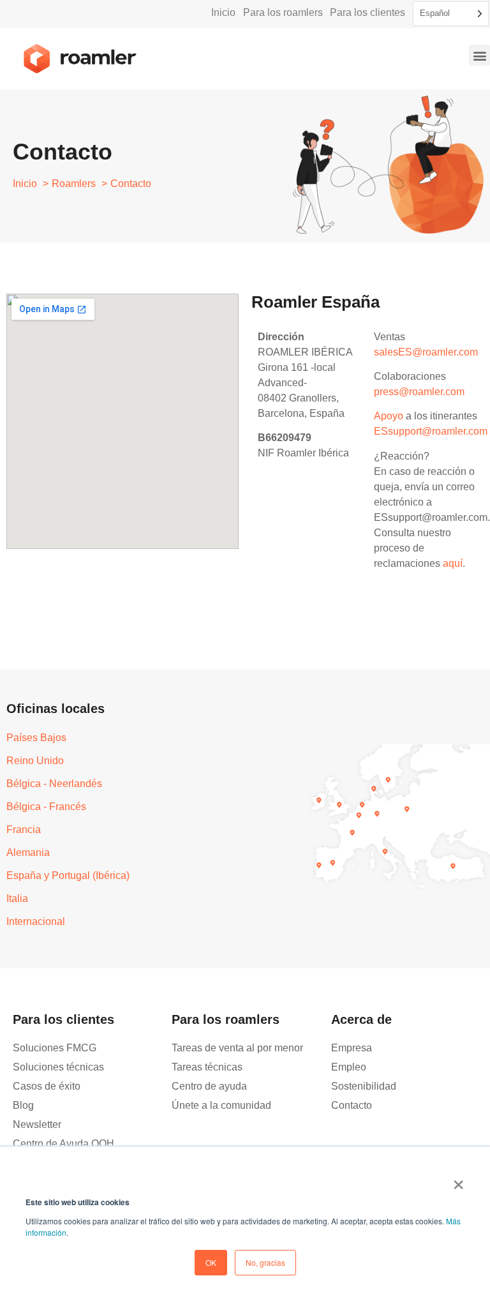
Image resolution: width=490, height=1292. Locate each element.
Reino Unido (35, 760)
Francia (23, 829)
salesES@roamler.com (426, 352)
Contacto (351, 1105)
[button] (479, 55)
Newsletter (37, 1124)
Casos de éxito (46, 1086)
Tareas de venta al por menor (237, 1047)
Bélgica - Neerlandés (54, 783)
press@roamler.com (419, 391)
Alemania (28, 852)
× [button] (458, 1180)
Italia (17, 898)
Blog (23, 1105)
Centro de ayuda (209, 1086)
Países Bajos (36, 737)
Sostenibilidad (363, 1086)
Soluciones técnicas (58, 1067)
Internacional (35, 921)
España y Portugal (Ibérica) (68, 875)
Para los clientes (367, 12)
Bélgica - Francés (46, 806)
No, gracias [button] (265, 1262)
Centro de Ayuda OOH (63, 1143)
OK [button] (210, 1262)
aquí (453, 563)
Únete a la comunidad (221, 1105)
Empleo (348, 1067)
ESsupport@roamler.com (430, 431)
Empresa (351, 1047)
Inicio (223, 12)
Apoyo (388, 415)
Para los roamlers (283, 12)
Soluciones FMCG (54, 1047)
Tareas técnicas (207, 1067)
